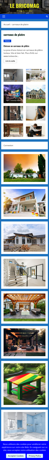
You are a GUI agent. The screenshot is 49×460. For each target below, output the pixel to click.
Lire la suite (11, 61)
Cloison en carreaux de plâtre (16, 46)
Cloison (7, 41)
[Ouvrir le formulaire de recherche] (47, 16)
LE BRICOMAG (24, 5)
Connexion (8, 145)
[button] (3, 16)
